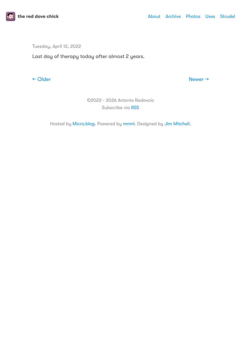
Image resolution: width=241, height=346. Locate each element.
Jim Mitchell (177, 123)
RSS (135, 107)
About (154, 16)
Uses (210, 16)
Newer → (199, 79)
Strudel (227, 16)
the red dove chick (38, 16)
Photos (193, 16)
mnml (128, 123)
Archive (173, 16)
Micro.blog (84, 123)
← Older (41, 79)
